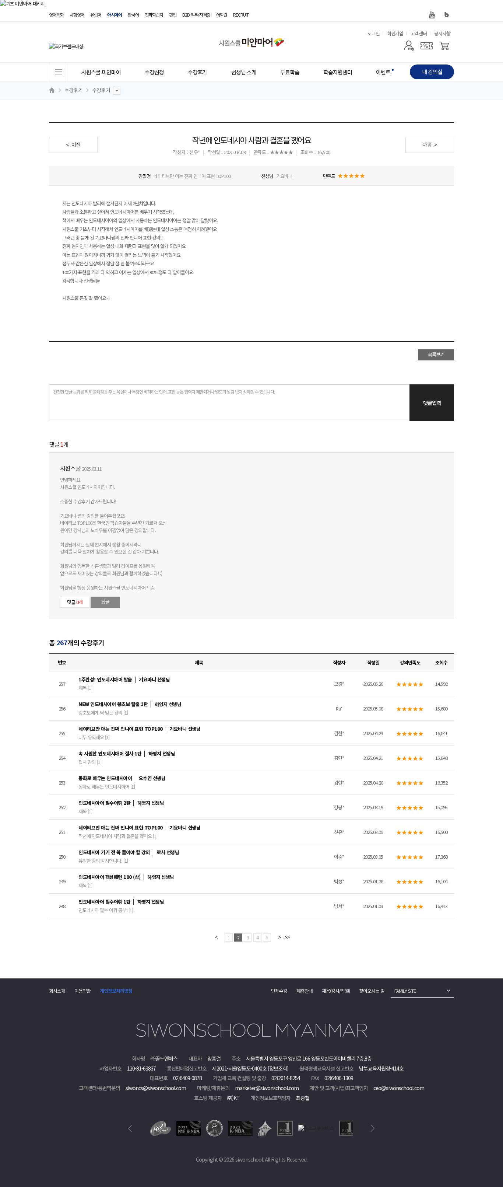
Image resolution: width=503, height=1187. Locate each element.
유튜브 (432, 14)
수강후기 (73, 90)
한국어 (133, 14)
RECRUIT (241, 14)
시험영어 (77, 14)
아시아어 (114, 14)
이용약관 (82, 990)
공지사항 (442, 33)
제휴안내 (304, 990)
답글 (105, 601)
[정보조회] (278, 1068)
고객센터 (419, 33)
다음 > (429, 144)
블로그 (446, 14)
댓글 (74, 601)
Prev (130, 1128)
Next (373, 1128)
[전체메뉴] (58, 72)
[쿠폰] (427, 45)
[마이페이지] (409, 45)
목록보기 (436, 354)
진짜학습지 (154, 14)
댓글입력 (432, 402)
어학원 (221, 14)
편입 (172, 14)
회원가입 (395, 33)
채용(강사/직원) (336, 990)
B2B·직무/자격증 (196, 14)
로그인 (373, 33)
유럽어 (95, 14)
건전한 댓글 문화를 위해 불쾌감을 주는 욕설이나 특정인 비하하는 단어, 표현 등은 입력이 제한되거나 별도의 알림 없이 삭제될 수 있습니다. (164, 391)
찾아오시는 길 (371, 990)
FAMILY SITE (405, 990)
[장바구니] (444, 45)
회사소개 (57, 990)
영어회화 (56, 14)
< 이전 (73, 144)
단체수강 (279, 990)
